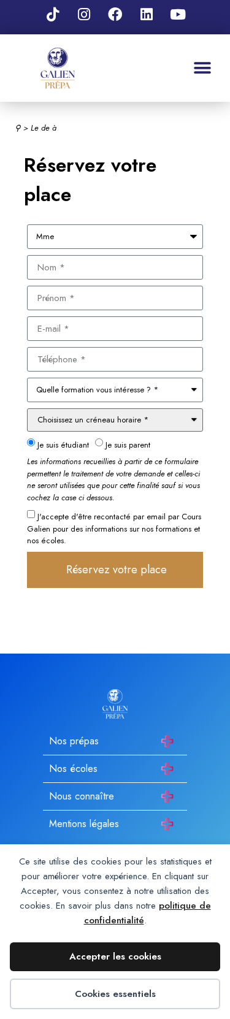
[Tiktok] (53, 14)
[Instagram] (84, 14)
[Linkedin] (146, 14)
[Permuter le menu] (202, 68)
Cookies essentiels (115, 994)
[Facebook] (115, 14)
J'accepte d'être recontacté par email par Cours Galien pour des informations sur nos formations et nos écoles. (114, 528)
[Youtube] (178, 14)
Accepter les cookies (115, 956)
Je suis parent (127, 444)
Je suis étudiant (63, 444)
